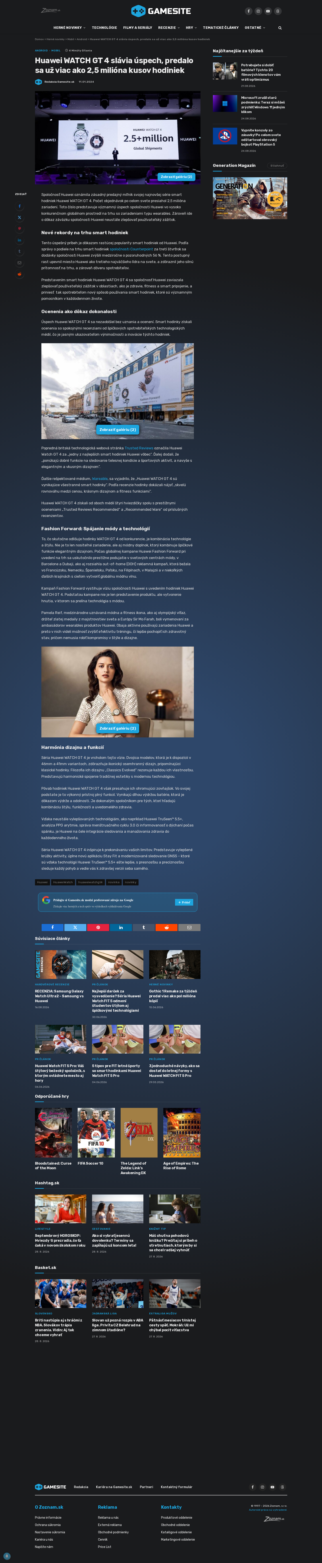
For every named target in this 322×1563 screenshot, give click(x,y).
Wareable (100, 478)
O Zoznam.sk (49, 1507)
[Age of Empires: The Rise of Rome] (182, 1132)
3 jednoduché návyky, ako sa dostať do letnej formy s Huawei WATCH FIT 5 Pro (174, 1071)
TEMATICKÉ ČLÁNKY (221, 28)
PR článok (100, 984)
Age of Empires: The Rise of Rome (181, 1165)
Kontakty (171, 1507)
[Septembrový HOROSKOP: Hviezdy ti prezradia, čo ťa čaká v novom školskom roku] (60, 1209)
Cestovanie (101, 1228)
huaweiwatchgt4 (90, 882)
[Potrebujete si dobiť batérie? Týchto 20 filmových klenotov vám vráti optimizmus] (225, 70)
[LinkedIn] (19, 240)
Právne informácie (48, 1518)
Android (82, 39)
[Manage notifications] (6, 1556)
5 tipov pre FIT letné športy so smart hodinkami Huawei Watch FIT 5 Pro (116, 1071)
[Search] (280, 28)
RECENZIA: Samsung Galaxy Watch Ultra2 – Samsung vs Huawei (59, 996)
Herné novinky (56, 39)
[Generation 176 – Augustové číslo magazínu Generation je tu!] (250, 198)
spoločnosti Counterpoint (132, 249)
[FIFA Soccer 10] (96, 1132)
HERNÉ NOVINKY (68, 28)
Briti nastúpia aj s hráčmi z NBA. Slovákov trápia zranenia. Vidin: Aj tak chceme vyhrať (58, 1327)
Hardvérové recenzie (52, 984)
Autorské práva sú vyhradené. (268, 1509)
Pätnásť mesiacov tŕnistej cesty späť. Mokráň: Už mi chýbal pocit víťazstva (172, 1325)
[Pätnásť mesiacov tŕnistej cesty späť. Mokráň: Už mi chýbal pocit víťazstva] (175, 1293)
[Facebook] (19, 206)
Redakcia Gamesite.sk (59, 81)
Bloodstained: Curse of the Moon (53, 1165)
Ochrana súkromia (48, 1525)
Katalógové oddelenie (176, 1532)
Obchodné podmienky (113, 1532)
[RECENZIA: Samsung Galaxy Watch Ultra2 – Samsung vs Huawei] (60, 964)
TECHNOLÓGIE (104, 28)
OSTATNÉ (253, 28)
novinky (130, 882)
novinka (114, 882)
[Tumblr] (19, 251)
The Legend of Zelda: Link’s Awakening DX (134, 1168)
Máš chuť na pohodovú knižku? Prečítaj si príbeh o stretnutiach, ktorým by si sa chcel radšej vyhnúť (173, 1243)
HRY (189, 28)
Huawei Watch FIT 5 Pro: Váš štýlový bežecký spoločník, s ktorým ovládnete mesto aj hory (60, 1073)
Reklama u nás (108, 1518)
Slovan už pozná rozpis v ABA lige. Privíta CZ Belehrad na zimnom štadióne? (117, 1325)
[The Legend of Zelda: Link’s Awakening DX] (139, 1132)
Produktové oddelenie (176, 1518)
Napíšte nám (44, 1547)
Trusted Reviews (139, 448)
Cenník (103, 1540)
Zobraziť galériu (176, 177)
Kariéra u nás (44, 1540)
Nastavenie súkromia (50, 1532)
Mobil (70, 39)
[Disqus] (118, 1405)
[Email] (19, 262)
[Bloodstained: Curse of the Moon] (53, 1132)
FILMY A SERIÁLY (137, 28)
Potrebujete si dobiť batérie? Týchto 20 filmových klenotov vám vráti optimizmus (261, 72)
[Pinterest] (19, 228)
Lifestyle (43, 1228)
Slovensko (43, 1313)
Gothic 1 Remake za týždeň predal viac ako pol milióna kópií (173, 996)
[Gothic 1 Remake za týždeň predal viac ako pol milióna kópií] (175, 964)
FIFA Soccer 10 (90, 1163)
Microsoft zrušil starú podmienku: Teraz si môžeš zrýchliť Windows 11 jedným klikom (263, 105)
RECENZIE (167, 28)
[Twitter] (19, 217)
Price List (104, 1547)
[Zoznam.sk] (275, 1520)
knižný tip (157, 1228)
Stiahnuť (277, 165)
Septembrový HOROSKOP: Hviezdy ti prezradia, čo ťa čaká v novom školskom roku (60, 1240)
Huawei (42, 882)
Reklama (107, 1507)
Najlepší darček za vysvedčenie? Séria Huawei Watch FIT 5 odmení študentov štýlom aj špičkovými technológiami (116, 1001)
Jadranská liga (104, 1313)
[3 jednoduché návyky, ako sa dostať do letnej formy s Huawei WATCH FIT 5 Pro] (175, 1039)
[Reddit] (19, 273)
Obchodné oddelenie (175, 1525)
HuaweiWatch (63, 882)
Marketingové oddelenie (178, 1540)
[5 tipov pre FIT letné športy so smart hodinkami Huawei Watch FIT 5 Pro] (117, 1039)
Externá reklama (110, 1525)
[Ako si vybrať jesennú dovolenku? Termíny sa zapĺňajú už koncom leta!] (117, 1209)
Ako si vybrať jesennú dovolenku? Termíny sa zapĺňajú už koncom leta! (114, 1240)
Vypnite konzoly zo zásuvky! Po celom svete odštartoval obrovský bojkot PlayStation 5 (261, 137)
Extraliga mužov (163, 1313)
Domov (39, 39)
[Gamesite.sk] (161, 11)
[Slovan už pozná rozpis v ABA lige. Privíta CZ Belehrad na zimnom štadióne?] (117, 1293)
